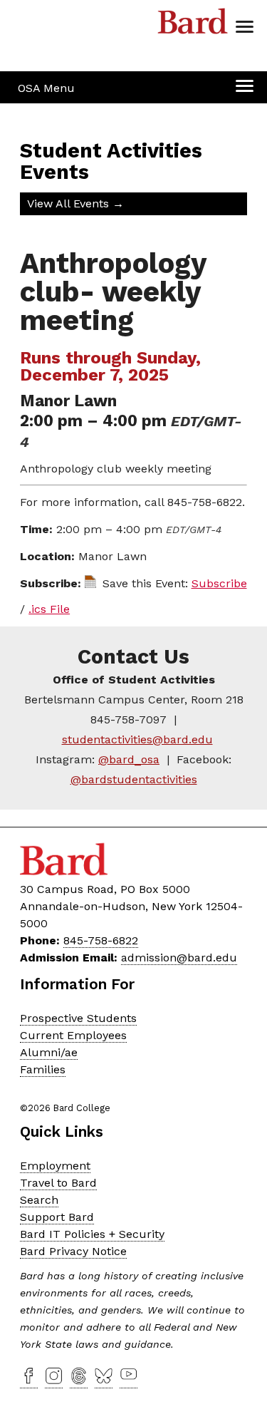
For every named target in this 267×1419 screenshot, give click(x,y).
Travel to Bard (58, 1183)
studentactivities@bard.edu (137, 739)
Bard (193, 25)
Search (39, 1200)
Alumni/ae (49, 1052)
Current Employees (73, 1035)
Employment (55, 1165)
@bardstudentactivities (133, 779)
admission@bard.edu (179, 957)
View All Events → (75, 203)
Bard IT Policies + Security (92, 1234)
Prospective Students (78, 1018)
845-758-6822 (100, 940)
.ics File (49, 609)
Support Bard (57, 1217)
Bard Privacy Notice (73, 1251)
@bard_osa (128, 759)
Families (43, 1069)
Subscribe (219, 583)
